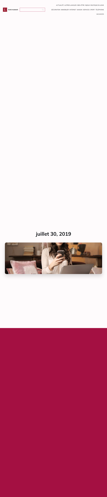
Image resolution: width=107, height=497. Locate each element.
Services (86, 10)
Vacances (100, 14)
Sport (92, 10)
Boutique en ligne (97, 5)
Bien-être (81, 5)
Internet (72, 10)
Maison (79, 10)
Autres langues (70, 5)
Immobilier (65, 10)
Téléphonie (100, 10)
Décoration (55, 10)
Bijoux (87, 5)
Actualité (60, 5)
